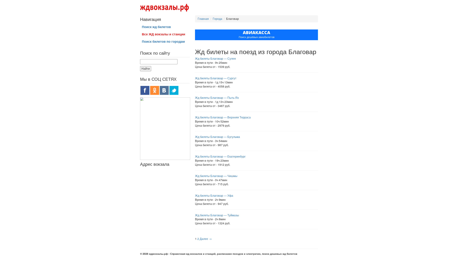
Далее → (206, 239)
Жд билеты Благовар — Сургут (215, 78)
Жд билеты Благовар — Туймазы (217, 215)
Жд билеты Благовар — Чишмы (216, 176)
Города (217, 19)
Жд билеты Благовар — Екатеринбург (220, 156)
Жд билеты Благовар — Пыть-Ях (217, 98)
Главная (203, 19)
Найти (146, 68)
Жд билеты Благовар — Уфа (214, 195)
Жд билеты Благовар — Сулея (215, 58)
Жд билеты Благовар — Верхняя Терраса (223, 117)
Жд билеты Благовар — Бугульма (217, 137)
